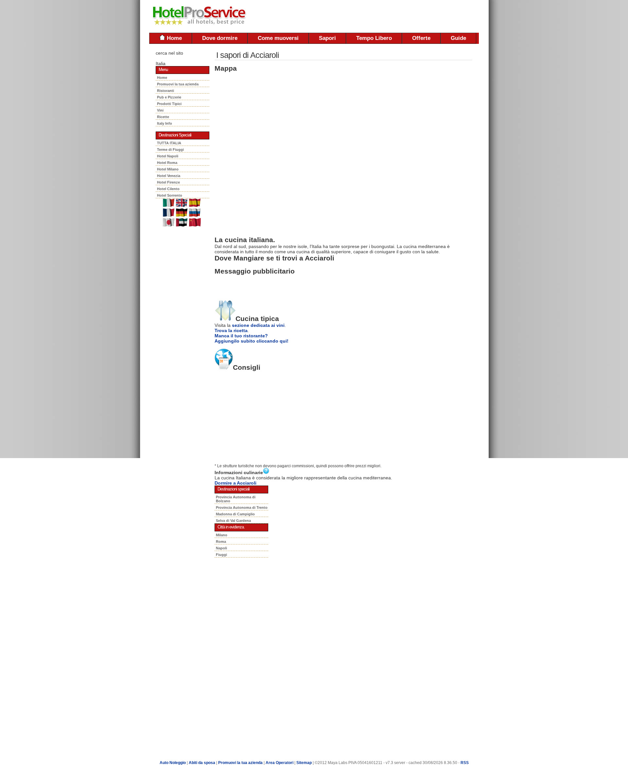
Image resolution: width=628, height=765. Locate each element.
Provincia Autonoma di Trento (242, 507)
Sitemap (304, 762)
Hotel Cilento (168, 189)
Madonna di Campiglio (235, 514)
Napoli (221, 548)
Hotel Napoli (167, 156)
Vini (161, 110)
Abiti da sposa (202, 762)
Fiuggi (221, 555)
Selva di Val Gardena (233, 521)
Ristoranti (166, 91)
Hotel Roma (167, 163)
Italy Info (164, 123)
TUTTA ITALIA (169, 143)
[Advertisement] (402, 16)
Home (173, 38)
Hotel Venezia (168, 176)
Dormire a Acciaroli (235, 483)
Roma (221, 541)
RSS (465, 762)
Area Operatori (280, 762)
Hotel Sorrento (169, 195)
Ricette (163, 117)
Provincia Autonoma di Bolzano (235, 499)
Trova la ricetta (231, 330)
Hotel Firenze (168, 182)
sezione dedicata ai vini (258, 325)
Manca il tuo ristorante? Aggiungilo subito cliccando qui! (251, 338)
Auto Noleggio (173, 762)
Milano (221, 535)
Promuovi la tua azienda (178, 84)
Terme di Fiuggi (170, 149)
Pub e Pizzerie (170, 97)
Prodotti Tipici (170, 104)
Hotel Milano (168, 169)
